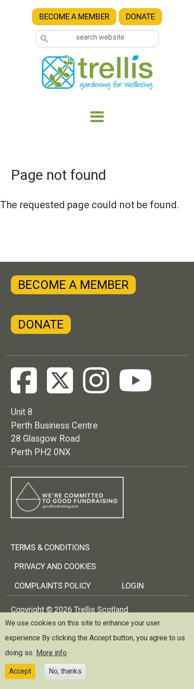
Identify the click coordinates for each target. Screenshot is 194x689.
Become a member (74, 16)
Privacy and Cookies (55, 566)
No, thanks (65, 671)
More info (51, 652)
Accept (20, 671)
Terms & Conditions (50, 547)
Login (133, 585)
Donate (140, 16)
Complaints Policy (52, 585)
